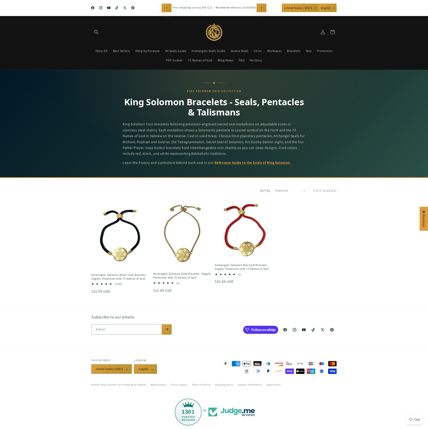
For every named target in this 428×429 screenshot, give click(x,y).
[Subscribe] (166, 329)
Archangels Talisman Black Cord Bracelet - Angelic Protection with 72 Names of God (119, 276)
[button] (96, 32)
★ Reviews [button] (424, 218)
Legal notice (273, 384)
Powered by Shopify (134, 384)
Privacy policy (179, 384)
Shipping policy (224, 384)
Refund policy (159, 384)
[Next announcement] (261, 8)
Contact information (250, 384)
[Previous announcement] (166, 8)
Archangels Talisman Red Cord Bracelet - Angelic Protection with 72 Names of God (241, 267)
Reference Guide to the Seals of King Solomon (252, 162)
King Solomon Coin (112, 384)
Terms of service (201, 384)
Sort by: (265, 190)
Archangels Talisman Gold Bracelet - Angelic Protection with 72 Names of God (182, 275)
